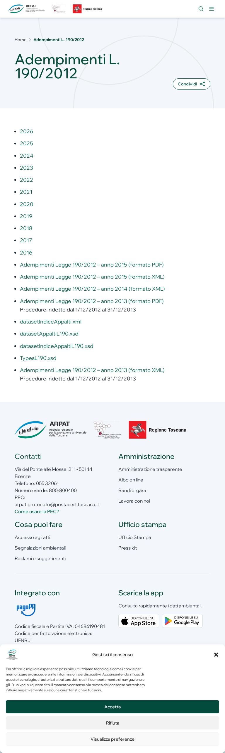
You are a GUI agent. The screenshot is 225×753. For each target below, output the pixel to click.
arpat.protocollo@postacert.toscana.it (57, 504)
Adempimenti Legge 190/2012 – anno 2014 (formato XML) (92, 288)
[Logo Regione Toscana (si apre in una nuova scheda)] (88, 8)
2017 (26, 240)
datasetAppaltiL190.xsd (49, 333)
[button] (216, 655)
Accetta (112, 707)
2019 (26, 216)
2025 (26, 143)
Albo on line (130, 480)
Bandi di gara (132, 490)
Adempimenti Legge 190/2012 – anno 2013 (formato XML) (92, 370)
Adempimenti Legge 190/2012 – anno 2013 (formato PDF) (92, 301)
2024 (26, 155)
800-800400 (63, 490)
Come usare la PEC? (37, 511)
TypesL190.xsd (38, 358)
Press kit (127, 548)
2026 (26, 131)
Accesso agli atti (32, 537)
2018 (26, 228)
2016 (26, 252)
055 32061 (47, 483)
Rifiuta (112, 723)
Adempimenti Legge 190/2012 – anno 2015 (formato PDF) (92, 264)
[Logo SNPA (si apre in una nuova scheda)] (59, 8)
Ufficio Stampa (134, 537)
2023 (26, 167)
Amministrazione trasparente (150, 469)
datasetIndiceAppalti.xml (50, 321)
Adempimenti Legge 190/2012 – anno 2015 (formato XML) (92, 276)
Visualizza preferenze (112, 739)
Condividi (187, 84)
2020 (26, 204)
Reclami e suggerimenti (40, 558)
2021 (26, 191)
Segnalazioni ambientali (40, 548)
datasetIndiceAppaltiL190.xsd (56, 346)
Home (20, 39)
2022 (26, 179)
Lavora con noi (134, 501)
